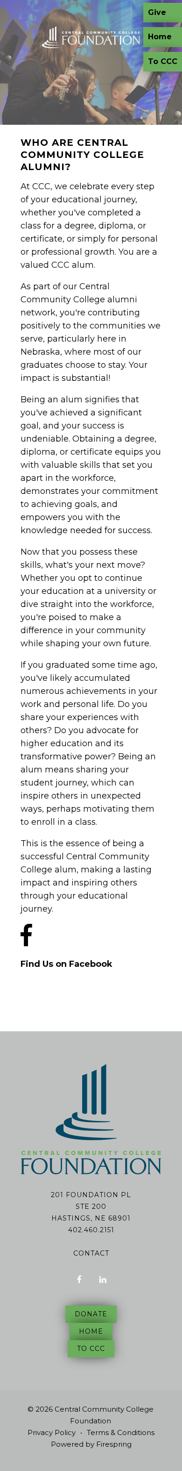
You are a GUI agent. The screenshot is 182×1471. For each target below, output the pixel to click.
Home (160, 36)
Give (157, 12)
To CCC (162, 61)
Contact (91, 1253)
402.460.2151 (91, 1230)
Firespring (114, 1444)
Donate (91, 1314)
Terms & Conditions (120, 1432)
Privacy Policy (52, 1432)
